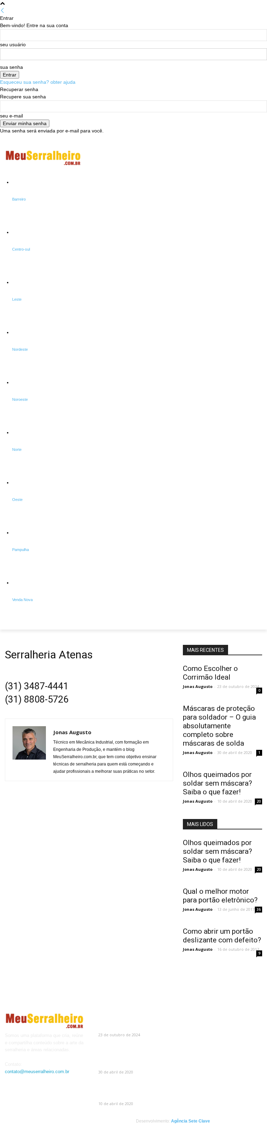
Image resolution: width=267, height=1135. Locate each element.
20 (259, 801)
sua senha (11, 67)
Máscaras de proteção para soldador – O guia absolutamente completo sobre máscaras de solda (219, 725)
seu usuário (13, 44)
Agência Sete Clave (190, 1121)
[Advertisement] (180, 157)
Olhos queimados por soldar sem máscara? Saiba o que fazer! (217, 783)
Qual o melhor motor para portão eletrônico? (220, 895)
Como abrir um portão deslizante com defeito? (222, 935)
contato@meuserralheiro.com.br (37, 1071)
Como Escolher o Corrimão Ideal (210, 672)
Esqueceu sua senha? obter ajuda (37, 82)
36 (259, 909)
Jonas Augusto (72, 732)
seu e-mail (11, 116)
